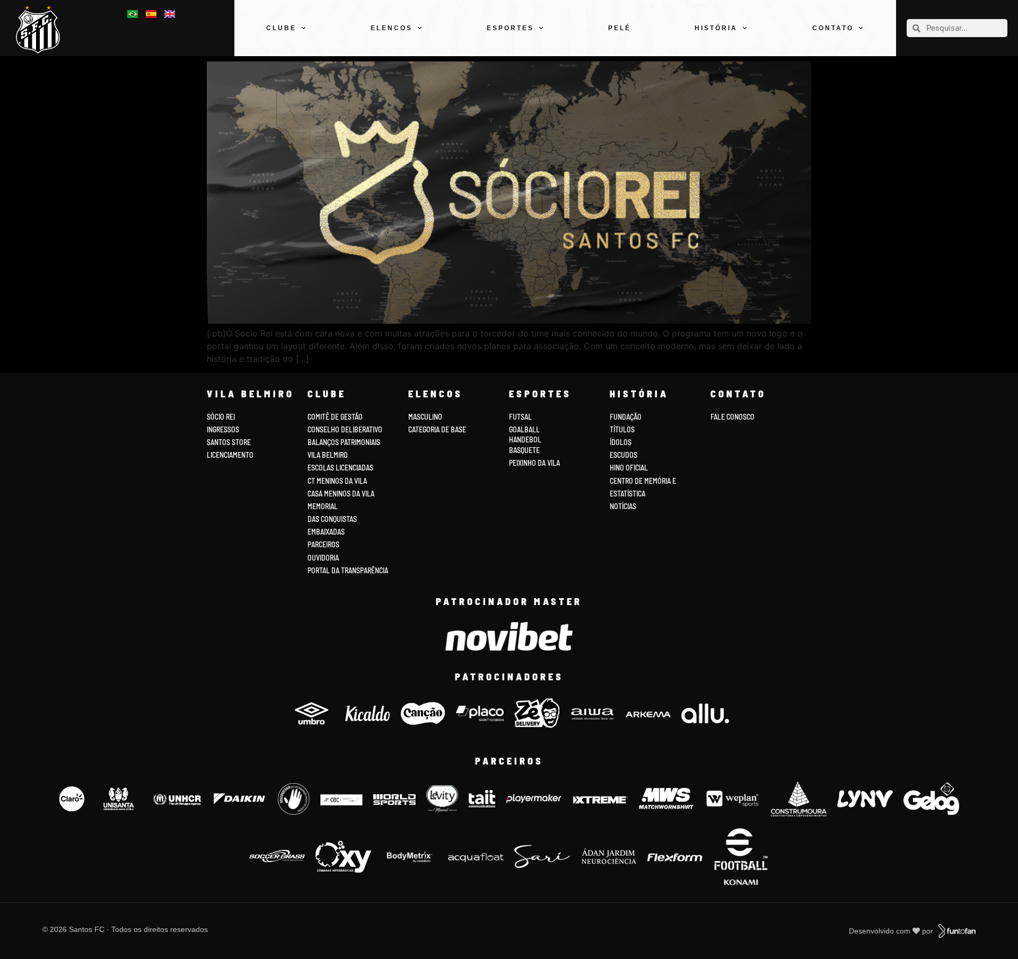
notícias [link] (623, 506)
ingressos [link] (223, 429)
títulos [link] (622, 429)
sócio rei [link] (221, 416)
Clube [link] (281, 28)
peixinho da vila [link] (534, 462)
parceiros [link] (323, 544)
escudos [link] (623, 454)
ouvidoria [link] (323, 557)
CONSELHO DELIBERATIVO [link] (345, 429)
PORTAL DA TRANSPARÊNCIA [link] (348, 570)
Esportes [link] (510, 28)
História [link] (716, 28)
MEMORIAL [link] (323, 506)
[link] (42, 29)
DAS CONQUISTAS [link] (332, 518)
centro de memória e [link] (643, 480)
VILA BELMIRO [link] (328, 454)
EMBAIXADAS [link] (326, 531)
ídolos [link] (620, 442)
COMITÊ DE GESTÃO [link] (335, 416)
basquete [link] (524, 450)
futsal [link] (520, 416)
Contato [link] (833, 28)
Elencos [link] (392, 28)
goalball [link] (524, 429)
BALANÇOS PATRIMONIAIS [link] (344, 442)
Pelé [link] (619, 28)
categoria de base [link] (438, 429)
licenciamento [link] (230, 454)
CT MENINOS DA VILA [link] (337, 480)
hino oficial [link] (629, 467)
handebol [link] (525, 439)
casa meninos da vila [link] (341, 493)
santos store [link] (229, 442)
